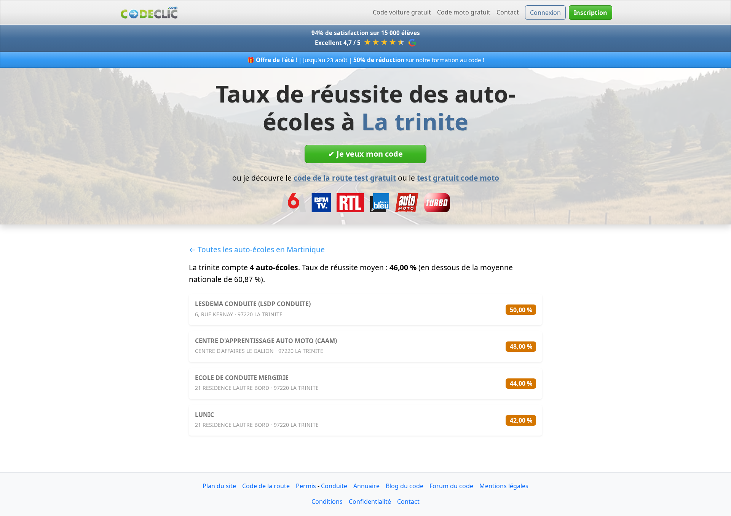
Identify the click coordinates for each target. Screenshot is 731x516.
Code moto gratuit (463, 12)
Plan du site (219, 486)
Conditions (327, 501)
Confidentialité (370, 501)
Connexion (545, 12)
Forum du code (451, 486)
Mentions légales (503, 486)
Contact (507, 12)
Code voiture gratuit (402, 12)
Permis (306, 486)
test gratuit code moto (458, 178)
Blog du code (404, 486)
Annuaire (366, 486)
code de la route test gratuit (345, 178)
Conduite (334, 486)
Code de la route (266, 486)
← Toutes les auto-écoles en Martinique (257, 249)
